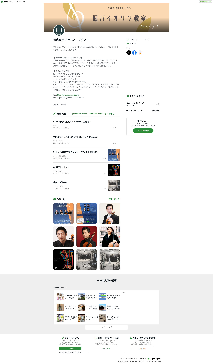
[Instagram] (140, 52)
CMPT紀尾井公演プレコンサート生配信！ (72, 122)
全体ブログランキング (134, 110)
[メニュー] (157, 27)
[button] (147, 27)
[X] (128, 52)
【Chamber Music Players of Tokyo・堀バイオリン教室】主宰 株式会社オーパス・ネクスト (112, 114)
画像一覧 (133, 43)
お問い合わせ (124, 361)
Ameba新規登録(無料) (205, 1)
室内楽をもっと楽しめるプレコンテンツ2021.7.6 (75, 137)
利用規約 (134, 361)
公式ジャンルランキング (135, 103)
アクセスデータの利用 (146, 361)
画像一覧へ (113, 199)
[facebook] (134, 52)
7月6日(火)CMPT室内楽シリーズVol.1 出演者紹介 (75, 152)
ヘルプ (159, 361)
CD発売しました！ (61, 167)
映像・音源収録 (60, 182)
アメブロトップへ (106, 327)
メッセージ (133, 39)
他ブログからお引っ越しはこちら (69, 352)
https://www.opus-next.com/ (68, 95)
